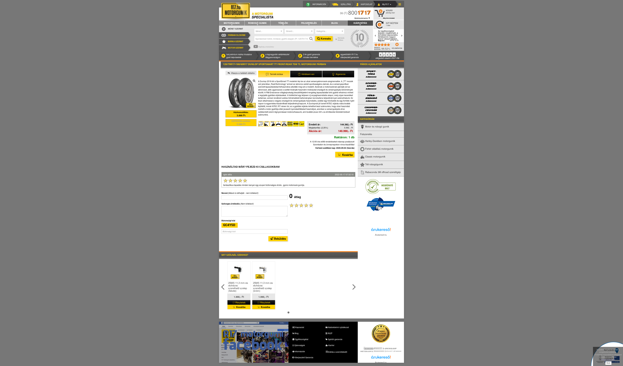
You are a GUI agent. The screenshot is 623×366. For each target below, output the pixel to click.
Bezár (608, 363)
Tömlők (283, 22)
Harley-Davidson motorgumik (380, 141)
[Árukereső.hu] (381, 230)
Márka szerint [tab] (235, 41)
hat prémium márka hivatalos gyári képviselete (239, 55)
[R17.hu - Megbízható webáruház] (381, 186)
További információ (608, 359)
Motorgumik (232, 22)
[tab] (274, 74)
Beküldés (279, 238)
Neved (224, 193)
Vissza (242, 73)
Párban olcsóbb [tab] (236, 35)
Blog (334, 22)
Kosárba (347, 155)
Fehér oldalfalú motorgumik (379, 148)
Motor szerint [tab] (235, 47)
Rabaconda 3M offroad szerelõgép (383, 172)
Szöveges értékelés (230, 203)
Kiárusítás (360, 22)
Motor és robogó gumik (377, 126)
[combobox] (268, 31)
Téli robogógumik (374, 164)
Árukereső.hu (381, 234)
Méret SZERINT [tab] (235, 28)
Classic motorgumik (375, 156)
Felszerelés (309, 22)
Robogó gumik (257, 22)
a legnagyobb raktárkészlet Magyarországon (277, 55)
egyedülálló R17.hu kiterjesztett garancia (350, 55)
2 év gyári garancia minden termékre (311, 55)
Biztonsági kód (228, 220)
